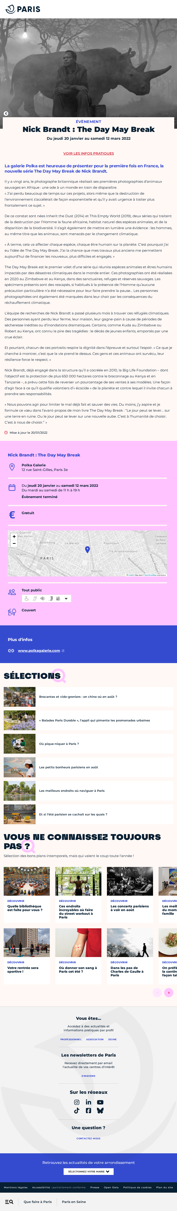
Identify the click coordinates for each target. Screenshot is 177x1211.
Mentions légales (16, 1187)
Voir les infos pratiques (88, 153)
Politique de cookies (137, 1187)
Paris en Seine (74, 1202)
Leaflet (131, 575)
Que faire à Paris (38, 1202)
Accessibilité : (59, 1187)
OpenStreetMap (150, 575)
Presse (94, 1187)
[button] (87, 549)
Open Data (111, 1187)
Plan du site (164, 1187)
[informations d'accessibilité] (46, 598)
